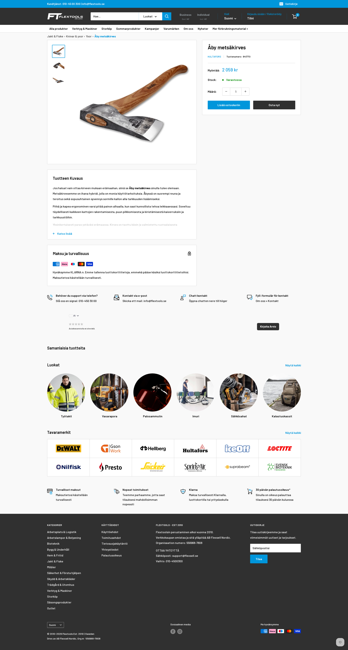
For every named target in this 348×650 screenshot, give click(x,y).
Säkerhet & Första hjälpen (64, 573)
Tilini (250, 18)
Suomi (52, 624)
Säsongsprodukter (59, 602)
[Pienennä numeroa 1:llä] (226, 91)
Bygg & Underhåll (58, 549)
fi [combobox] (74, 315)
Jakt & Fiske (55, 36)
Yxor (89, 36)
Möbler (51, 567)
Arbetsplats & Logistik (61, 532)
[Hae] (166, 16)
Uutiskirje (291, 3)
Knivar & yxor (74, 36)
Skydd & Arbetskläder (61, 579)
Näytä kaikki (293, 365)
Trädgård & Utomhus (60, 584)
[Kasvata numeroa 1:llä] (245, 91)
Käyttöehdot (110, 532)
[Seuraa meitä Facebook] (172, 631)
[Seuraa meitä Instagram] (179, 631)
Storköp (52, 596)
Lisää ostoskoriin (229, 104)
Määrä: (212, 91)
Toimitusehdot (111, 537)
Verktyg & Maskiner (59, 590)
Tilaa (259, 559)
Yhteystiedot (110, 549)
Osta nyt (274, 104)
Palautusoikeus (112, 555)
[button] (268, 326)
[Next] (301, 392)
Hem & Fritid (55, 555)
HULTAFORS (214, 56)
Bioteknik (53, 543)
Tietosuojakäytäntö (115, 543)
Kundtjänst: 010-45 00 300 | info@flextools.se (76, 3)
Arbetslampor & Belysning (64, 537)
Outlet (51, 608)
